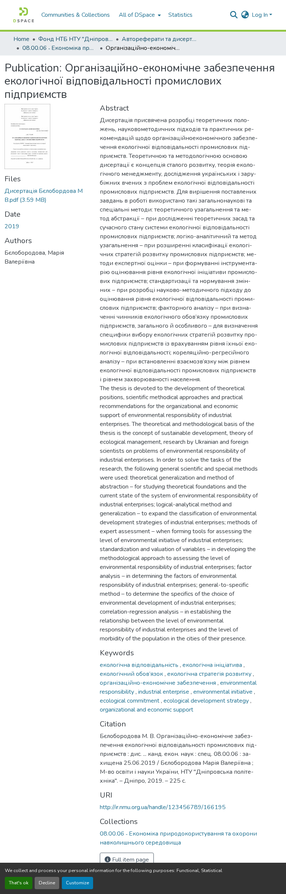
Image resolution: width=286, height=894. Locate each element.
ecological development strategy (206, 701)
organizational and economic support (146, 710)
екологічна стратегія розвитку (210, 674)
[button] (23, 14)
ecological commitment (130, 701)
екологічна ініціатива (213, 665)
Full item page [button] (130, 860)
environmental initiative (223, 692)
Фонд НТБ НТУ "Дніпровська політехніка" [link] (75, 39)
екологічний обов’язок (132, 674)
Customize (77, 882)
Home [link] (21, 39)
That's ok (18, 882)
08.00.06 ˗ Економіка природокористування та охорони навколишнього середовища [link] (59, 48)
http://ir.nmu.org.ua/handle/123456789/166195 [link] (163, 807)
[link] (47, 195)
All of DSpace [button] (137, 15)
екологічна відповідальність (140, 665)
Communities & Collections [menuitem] (75, 15)
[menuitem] (139, 15)
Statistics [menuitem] (180, 15)
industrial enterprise (164, 692)
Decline (47, 882)
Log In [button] (260, 15)
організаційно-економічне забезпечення (158, 683)
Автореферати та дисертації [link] (159, 39)
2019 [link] (11, 226)
